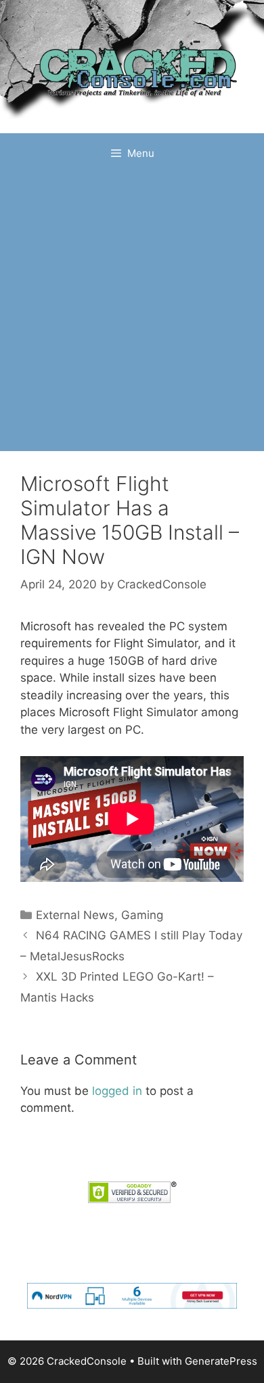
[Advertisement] (132, 312)
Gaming (142, 915)
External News (75, 915)
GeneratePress (221, 1361)
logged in (117, 1091)
